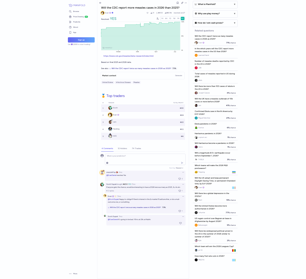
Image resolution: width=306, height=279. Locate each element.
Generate (178, 76)
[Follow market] (177, 3)
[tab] (107, 149)
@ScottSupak (113, 199)
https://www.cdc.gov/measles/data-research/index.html (128, 56)
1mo (120, 172)
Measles (136, 82)
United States (107, 82)
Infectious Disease (123, 82)
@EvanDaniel (111, 175)
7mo (133, 184)
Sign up (81, 40)
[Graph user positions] (157, 18)
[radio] (162, 18)
